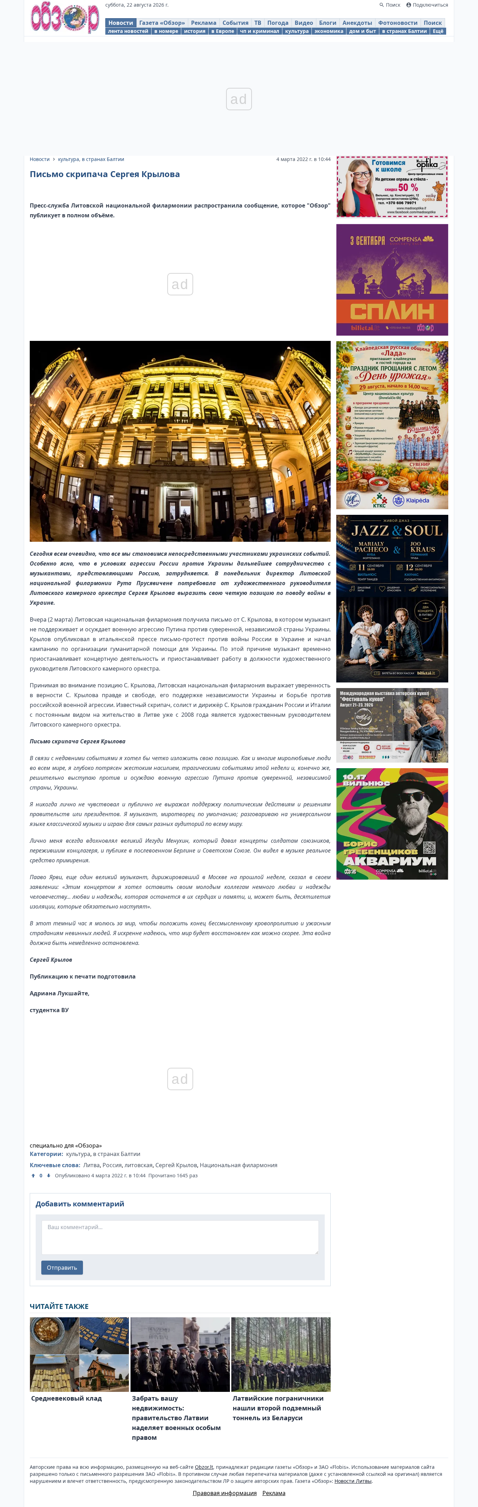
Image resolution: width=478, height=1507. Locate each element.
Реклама (204, 23)
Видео (304, 23)
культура (297, 31)
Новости (120, 23)
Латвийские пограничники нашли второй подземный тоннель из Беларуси (278, 1408)
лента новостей (128, 31)
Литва (91, 1165)
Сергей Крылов (176, 1165)
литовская (139, 1165)
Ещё (438, 31)
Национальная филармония (238, 1165)
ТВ (257, 23)
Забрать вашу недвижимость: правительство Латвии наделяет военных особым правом (176, 1418)
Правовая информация (225, 1493)
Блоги (328, 23)
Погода (278, 23)
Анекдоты (357, 23)
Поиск (433, 23)
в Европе (222, 31)
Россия (112, 1165)
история (194, 31)
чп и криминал (259, 31)
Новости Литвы (353, 1481)
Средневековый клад (66, 1398)
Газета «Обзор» (162, 23)
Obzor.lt (204, 1467)
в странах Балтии (404, 31)
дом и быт (362, 31)
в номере (166, 31)
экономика (329, 31)
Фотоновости (398, 23)
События (235, 23)
